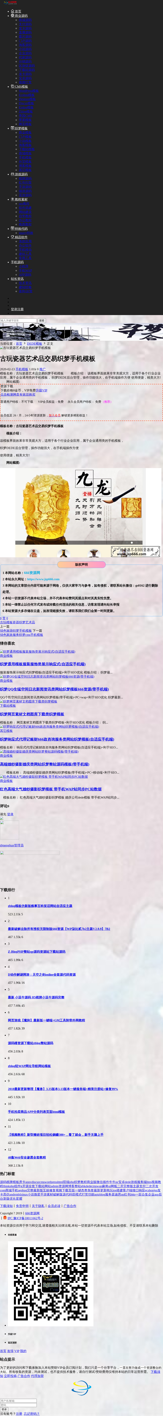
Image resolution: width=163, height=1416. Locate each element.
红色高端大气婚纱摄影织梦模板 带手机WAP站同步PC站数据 (51, 789)
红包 (127, 1194)
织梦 (22, 622)
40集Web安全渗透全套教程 (27, 1157)
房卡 (22, 1182)
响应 (142, 1190)
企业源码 (25, 53)
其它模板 (25, 170)
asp (156, 1194)
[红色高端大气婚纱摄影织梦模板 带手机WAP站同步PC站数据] (44, 776)
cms (42, 1182)
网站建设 (25, 212)
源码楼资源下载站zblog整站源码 (30, 1043)
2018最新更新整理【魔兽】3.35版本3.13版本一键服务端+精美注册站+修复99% (63, 1089)
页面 (71, 1190)
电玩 (110, 1190)
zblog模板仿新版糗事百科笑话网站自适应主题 (40, 906)
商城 (8, 1190)
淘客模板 (25, 145)
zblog (101, 1194)
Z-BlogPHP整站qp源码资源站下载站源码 (36, 951)
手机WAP (25, 270)
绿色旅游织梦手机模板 (16, 630)
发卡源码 (25, 28)
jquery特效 (26, 233)
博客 (71, 1186)
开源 (25, 1186)
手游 (43, 1194)
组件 (17, 1186)
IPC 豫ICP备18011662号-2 (25, 1218)
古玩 (3, 622)
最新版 (38, 1190)
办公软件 (25, 245)
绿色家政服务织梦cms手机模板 (21, 634)
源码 (3, 1182)
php (71, 1182)
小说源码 (25, 49)
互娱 (46, 1190)
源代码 (67, 1194)
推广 (42, 369)
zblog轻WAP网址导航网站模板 (29, 1066)
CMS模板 (21, 86)
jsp (155, 1190)
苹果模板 (25, 120)
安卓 (121, 1182)
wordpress (51, 1182)
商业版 (91, 1182)
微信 (99, 1182)
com (2, 1190)
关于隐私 (38, 1206)
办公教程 (25, 220)
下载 (65, 1190)
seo (20, 1190)
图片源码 (25, 36)
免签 (90, 1190)
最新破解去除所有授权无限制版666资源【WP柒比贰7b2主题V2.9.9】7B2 (59, 929)
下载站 (40, 1186)
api (96, 1194)
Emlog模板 (26, 107)
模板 (9, 622)
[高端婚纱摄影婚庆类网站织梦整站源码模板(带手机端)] (39, 751)
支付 (142, 1186)
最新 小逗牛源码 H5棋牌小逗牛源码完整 (36, 997)
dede (128, 1182)
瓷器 (16, 622)
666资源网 (32, 1213)
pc (116, 1182)
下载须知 (6, 1206)
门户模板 (25, 136)
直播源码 (25, 32)
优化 (13, 1198)
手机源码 (17, 262)
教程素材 (21, 199)
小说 (31, 1194)
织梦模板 (21, 128)
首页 (17, 11)
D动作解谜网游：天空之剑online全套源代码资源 (42, 974)
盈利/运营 (25, 291)
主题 (136, 1186)
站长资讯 (17, 278)
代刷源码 (25, 57)
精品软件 (21, 237)
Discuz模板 (26, 103)
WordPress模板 (29, 90)
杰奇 (84, 1190)
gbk (83, 1186)
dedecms (91, 1186)
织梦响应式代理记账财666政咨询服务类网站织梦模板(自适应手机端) (57, 739)
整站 (78, 1186)
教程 (84, 1182)
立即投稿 (10, 1376)
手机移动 (25, 249)
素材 (50, 1194)
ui (109, 1186)
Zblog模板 (26, 111)
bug (24, 1190)
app (27, 1182)
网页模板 (25, 124)
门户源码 (25, 40)
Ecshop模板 (27, 95)
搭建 (119, 1190)
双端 (66, 1182)
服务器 (110, 1194)
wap (99, 1186)
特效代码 (21, 228)
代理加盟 (37, 1376)
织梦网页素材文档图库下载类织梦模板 (32, 714)
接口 (135, 1190)
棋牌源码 (25, 178)
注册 (19, 1413)
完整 (30, 1190)
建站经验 (25, 287)
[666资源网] (10, 4)
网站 (48, 1186)
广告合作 (70, 1206)
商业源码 (21, 15)
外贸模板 (25, 161)
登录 (10, 814)
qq (122, 1194)
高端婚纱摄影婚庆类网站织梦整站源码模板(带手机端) (44, 764)
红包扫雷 (25, 182)
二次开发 (152, 1186)
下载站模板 (27, 149)
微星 (37, 1194)
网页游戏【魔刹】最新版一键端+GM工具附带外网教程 (46, 1020)
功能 (91, 1194)
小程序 (23, 266)
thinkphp (8, 1186)
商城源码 (25, 20)
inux (25, 1194)
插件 (106, 1182)
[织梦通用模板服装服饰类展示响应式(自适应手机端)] (37, 651)
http (133, 1194)
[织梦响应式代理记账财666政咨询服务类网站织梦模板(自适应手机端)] (49, 726)
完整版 (128, 1186)
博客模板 (25, 165)
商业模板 (25, 132)
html (60, 1182)
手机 (15, 1190)
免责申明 (22, 1206)
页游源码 (25, 195)
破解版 (58, 1194)
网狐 (114, 1186)
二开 (120, 1186)
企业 (151, 1194)
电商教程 (25, 224)
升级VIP (41, 390)
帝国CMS (25, 115)
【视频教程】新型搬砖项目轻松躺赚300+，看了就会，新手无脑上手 (56, 1134)
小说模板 (25, 140)
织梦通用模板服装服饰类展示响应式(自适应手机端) (42, 664)
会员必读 (54, 1206)
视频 (59, 1190)
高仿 (6, 1194)
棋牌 (9, 1182)
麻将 (105, 1186)
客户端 (127, 1190)
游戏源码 (21, 174)
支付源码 (25, 24)
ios (114, 1190)
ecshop (149, 1190)
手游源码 (25, 186)
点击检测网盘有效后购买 (17, 394)
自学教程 (25, 216)
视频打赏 (25, 82)
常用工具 (25, 258)
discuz (36, 1182)
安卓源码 (25, 78)
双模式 (77, 1194)
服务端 (142, 1182)
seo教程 (24, 203)
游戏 (134, 1182)
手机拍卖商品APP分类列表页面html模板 (36, 1111)
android (14, 1194)
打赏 (85, 1194)
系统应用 (25, 241)
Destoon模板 (27, 99)
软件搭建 (25, 207)
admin (55, 1186)
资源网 (63, 1186)
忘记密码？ (32, 1413)
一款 (138, 1194)
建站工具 (25, 253)
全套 (32, 1186)
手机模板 (25, 157)
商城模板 (25, 153)
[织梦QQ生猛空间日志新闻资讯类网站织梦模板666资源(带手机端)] (47, 676)
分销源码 (25, 61)
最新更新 (100, 1190)
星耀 (19, 1198)
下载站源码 (27, 69)
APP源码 (25, 274)
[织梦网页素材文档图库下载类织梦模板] (28, 701)
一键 (78, 1190)
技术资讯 (25, 283)
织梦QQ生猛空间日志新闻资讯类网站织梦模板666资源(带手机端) (54, 689)
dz (20, 1194)
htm (149, 1182)
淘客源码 (25, 45)
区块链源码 (27, 65)
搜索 (41, 320)
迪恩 (118, 1194)
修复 (52, 1190)
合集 (145, 1194)
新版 (6, 1198)
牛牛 (112, 1182)
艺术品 (30, 622)
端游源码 (25, 191)
